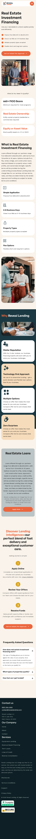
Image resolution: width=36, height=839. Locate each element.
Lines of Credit (7, 752)
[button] (32, 3)
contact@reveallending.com (12, 710)
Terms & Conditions (8, 783)
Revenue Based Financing (11, 745)
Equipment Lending (9, 741)
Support (4, 788)
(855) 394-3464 (7, 707)
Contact (4, 734)
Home (4, 727)
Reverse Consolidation (9, 756)
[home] (8, 3)
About (4, 730)
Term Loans (6, 748)
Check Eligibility (27, 577)
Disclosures (5, 778)
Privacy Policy (6, 793)
